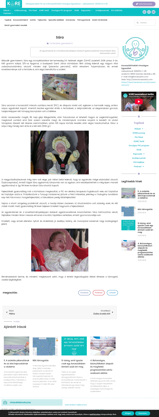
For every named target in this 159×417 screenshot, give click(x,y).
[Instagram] (149, 12)
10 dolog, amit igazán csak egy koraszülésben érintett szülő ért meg (73, 363)
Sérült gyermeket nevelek (15, 25)
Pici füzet (33, 10)
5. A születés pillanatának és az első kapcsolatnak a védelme (16, 363)
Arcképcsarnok (102, 10)
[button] (84, 292)
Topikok (7, 20)
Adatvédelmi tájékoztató (76, 405)
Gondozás (70, 20)
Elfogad (128, 413)
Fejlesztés (42, 20)
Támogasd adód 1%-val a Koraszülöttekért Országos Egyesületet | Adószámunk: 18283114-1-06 (66, 3)
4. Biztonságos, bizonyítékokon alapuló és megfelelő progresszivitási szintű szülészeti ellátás (101, 367)
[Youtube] (154, 12)
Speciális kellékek (56, 20)
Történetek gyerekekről (61, 43)
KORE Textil (44, 10)
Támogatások (83, 20)
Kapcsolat (85, 10)
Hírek (76, 10)
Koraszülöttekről (20, 20)
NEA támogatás (41, 360)
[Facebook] (144, 12)
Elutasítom (143, 413)
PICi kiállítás (116, 10)
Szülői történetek (99, 20)
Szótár (33, 20)
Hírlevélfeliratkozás (20, 402)
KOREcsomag (20, 10)
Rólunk (6, 10)
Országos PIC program (61, 10)
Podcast (7, 13)
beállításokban (95, 414)
